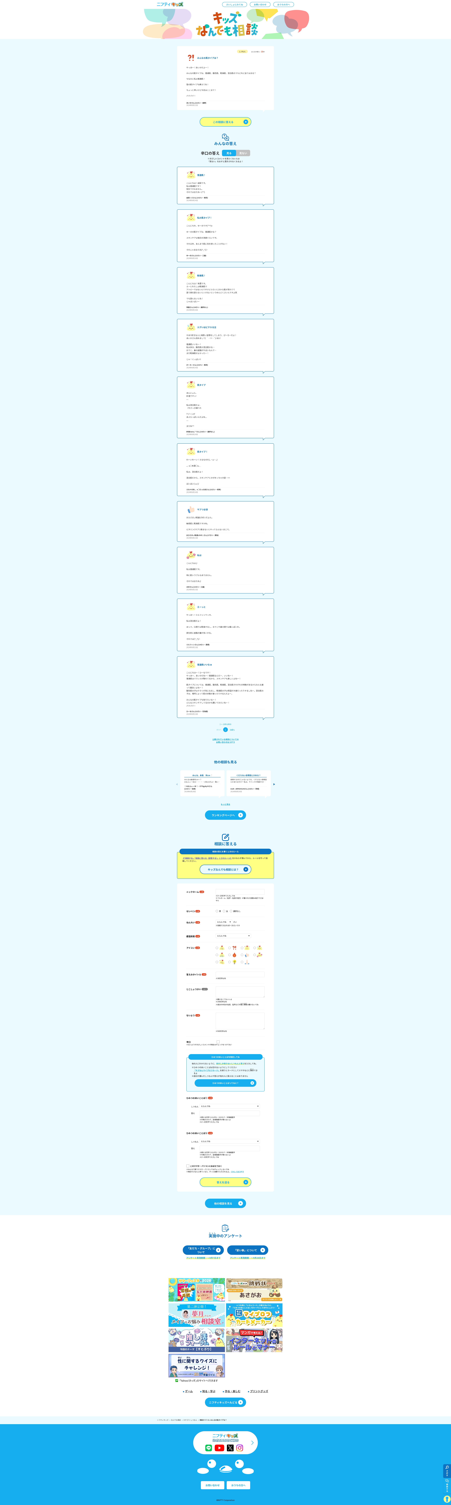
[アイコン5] (221, 955)
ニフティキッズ (162, 1420)
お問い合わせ (260, 4)
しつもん (194, 1106)
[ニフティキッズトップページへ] (170, 4)
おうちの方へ (283, 4)
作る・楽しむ (232, 1391)
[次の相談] (274, 784)
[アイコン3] (246, 948)
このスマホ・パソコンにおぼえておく (206, 1166)
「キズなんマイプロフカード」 (207, 1070)
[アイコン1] (221, 948)
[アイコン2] (233, 948)
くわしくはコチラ (237, 1171)
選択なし (237, 911)
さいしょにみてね (234, 4)
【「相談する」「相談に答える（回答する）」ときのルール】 (207, 858)
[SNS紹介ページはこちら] (225, 1442)
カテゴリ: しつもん (190, 1420)
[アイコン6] (233, 955)
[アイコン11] (246, 962)
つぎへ (232, 729)
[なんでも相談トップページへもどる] (225, 24)
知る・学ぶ (208, 1391)
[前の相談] (176, 784)
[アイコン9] (221, 962)
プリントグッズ (259, 1391)
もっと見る (225, 804)
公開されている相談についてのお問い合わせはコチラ (225, 741)
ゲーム (189, 1391)
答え (193, 1113)
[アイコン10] (233, 962)
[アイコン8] (259, 955)
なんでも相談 (176, 1420)
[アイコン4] (259, 948)
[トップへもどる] (447, 1499)
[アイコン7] (246, 955)
